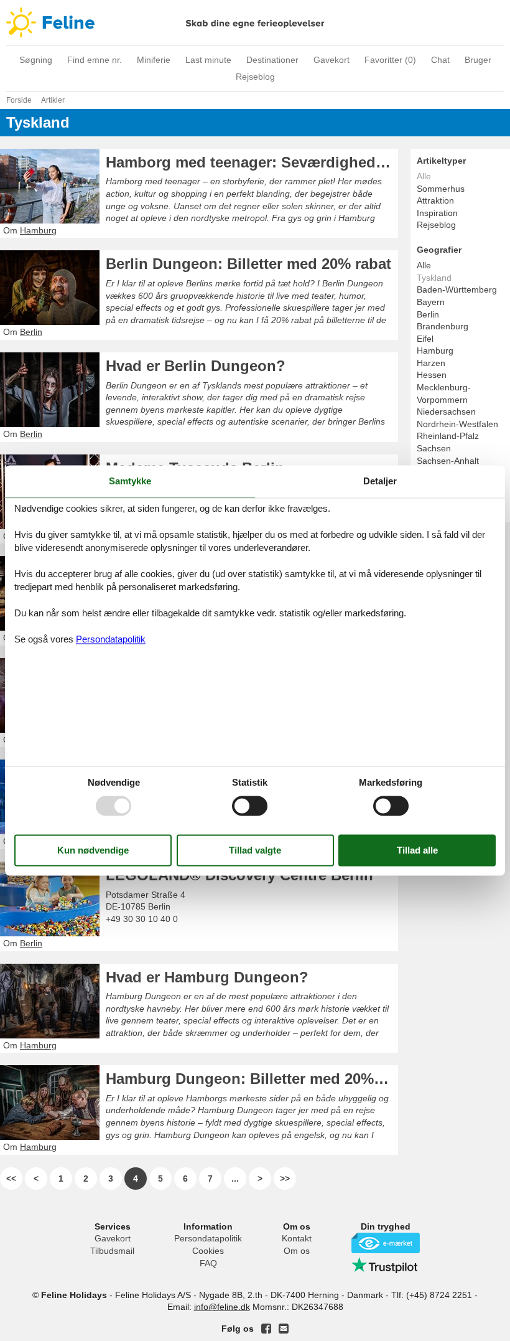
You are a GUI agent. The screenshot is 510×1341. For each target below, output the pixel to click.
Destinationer (272, 60)
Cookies (208, 1251)
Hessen (432, 375)
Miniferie (153, 60)
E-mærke (385, 1243)
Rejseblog (255, 77)
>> (285, 1178)
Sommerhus (441, 189)
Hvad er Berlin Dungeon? (195, 365)
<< (11, 1178)
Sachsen (434, 448)
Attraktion (435, 200)
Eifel (425, 339)
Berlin (428, 314)
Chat (440, 60)
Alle (424, 265)
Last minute (208, 60)
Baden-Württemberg (457, 289)
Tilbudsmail (112, 1251)
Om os (297, 1251)
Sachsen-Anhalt (448, 461)
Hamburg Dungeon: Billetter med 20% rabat (252, 1078)
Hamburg (435, 350)
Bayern (431, 302)
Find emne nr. (94, 60)
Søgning (35, 60)
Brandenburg (442, 326)
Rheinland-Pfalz (448, 436)
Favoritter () (390, 60)
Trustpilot (385, 1265)
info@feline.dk (222, 1307)
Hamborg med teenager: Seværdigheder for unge (252, 162)
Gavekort (331, 60)
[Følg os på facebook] (266, 1329)
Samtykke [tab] (130, 481)
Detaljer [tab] (380, 481)
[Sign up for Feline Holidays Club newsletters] (284, 1329)
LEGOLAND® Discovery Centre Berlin (239, 875)
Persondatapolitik (208, 1238)
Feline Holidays (255, 22)
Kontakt (297, 1238)
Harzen (431, 363)
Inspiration (437, 213)
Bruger (478, 60)
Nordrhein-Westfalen (457, 424)
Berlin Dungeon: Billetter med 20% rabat (248, 263)
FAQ (208, 1263)
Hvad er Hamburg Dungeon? (207, 977)
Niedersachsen (446, 411)
